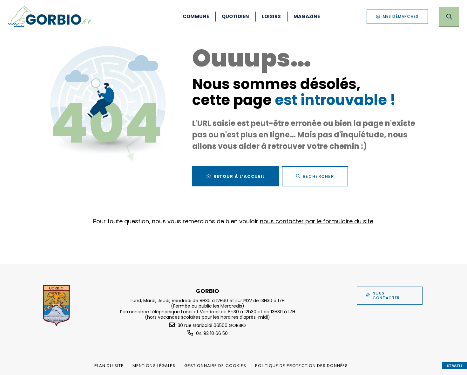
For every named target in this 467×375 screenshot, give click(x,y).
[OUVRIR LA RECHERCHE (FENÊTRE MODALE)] (449, 17)
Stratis (455, 365)
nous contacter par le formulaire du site (316, 221)
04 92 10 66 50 (212, 333)
